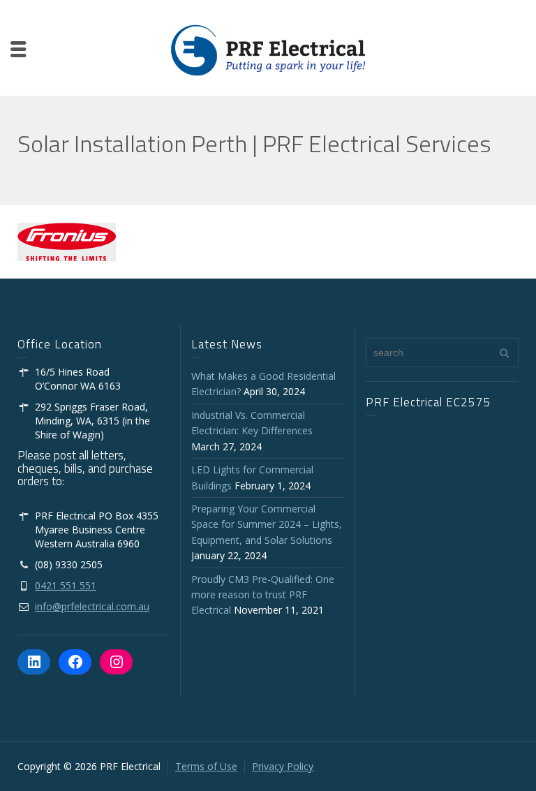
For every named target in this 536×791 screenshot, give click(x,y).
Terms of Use (206, 766)
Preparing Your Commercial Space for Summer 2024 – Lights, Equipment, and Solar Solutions (266, 524)
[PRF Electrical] (268, 49)
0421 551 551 (65, 585)
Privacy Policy (282, 766)
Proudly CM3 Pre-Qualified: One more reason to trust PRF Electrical (262, 594)
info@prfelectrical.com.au (92, 606)
